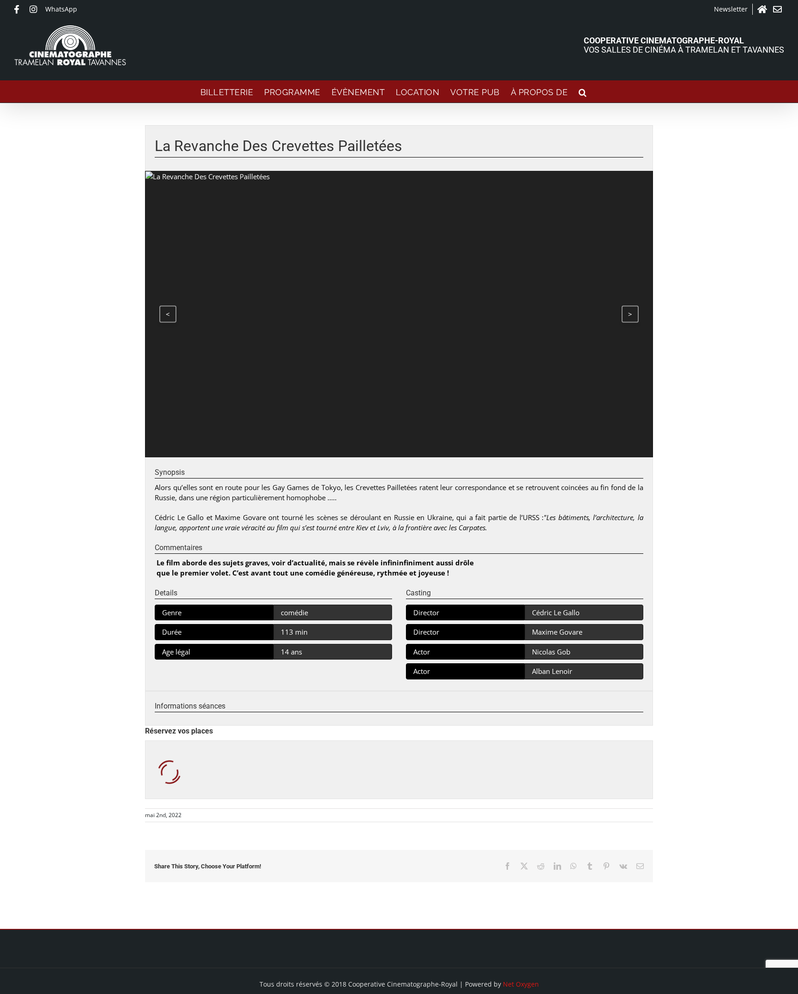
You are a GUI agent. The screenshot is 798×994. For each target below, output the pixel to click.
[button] (583, 91)
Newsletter (731, 9)
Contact (778, 9)
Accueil (762, 9)
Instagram (35, 9)
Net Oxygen (521, 984)
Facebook (19, 9)
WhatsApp (61, 9)
